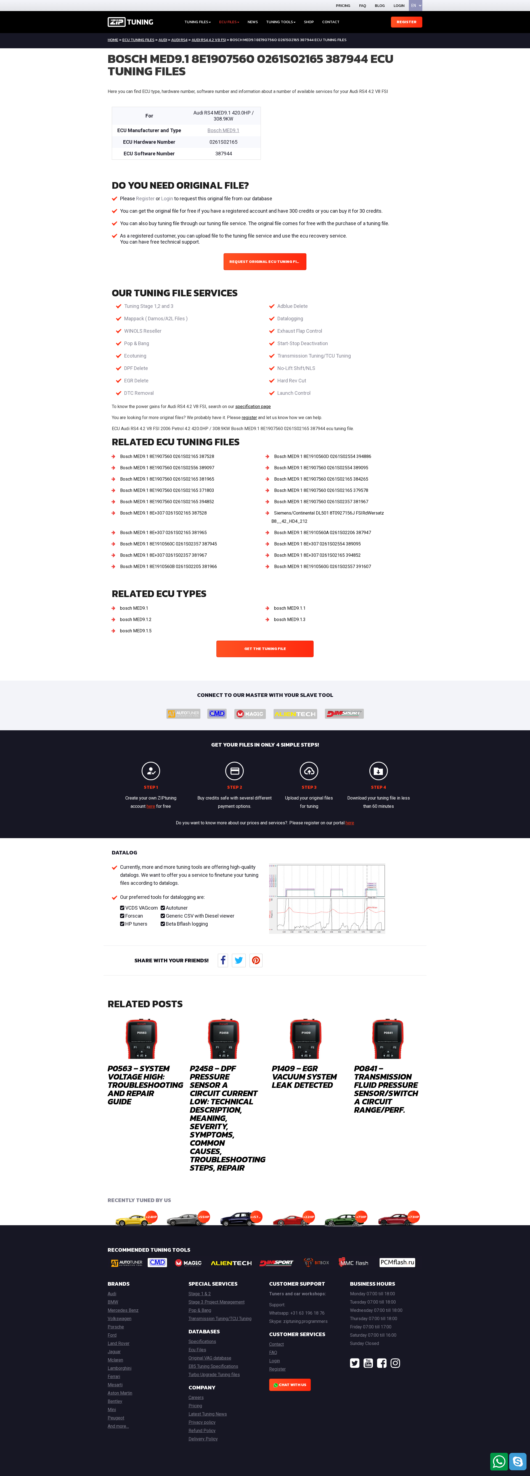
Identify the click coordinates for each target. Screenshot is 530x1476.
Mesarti (115, 1384)
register (249, 417)
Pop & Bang (136, 343)
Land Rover (118, 1343)
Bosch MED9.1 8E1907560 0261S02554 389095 (321, 467)
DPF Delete (136, 368)
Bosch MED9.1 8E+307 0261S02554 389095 (317, 544)
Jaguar (114, 1351)
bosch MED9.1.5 (136, 630)
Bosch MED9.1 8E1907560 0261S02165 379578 (321, 490)
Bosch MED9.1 (223, 130)
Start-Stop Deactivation (302, 343)
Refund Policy (202, 1430)
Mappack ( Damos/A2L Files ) (156, 318)
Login (399, 6)
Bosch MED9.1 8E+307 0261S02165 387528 (163, 513)
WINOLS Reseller (142, 331)
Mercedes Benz (123, 1310)
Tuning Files (196, 22)
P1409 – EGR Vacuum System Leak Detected (304, 1076)
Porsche (116, 1327)
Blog (380, 6)
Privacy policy (202, 1422)
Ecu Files (197, 1349)
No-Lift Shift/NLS (296, 368)
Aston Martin (120, 1393)
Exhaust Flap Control (299, 331)
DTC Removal (139, 393)
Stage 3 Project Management (217, 1302)
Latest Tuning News (208, 1414)
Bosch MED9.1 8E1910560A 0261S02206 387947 (322, 532)
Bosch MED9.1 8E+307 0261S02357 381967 (163, 555)
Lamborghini (119, 1368)
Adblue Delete (292, 306)
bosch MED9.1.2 (136, 619)
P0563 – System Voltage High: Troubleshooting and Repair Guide (145, 1085)
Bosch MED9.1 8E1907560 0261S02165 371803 (167, 490)
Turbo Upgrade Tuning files (214, 1374)
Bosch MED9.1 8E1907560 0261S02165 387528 (167, 456)
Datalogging (290, 318)
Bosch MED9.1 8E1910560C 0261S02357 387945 (168, 544)
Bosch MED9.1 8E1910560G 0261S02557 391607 (322, 566)
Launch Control (294, 393)
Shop (309, 22)
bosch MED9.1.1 (290, 608)
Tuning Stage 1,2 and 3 (148, 306)
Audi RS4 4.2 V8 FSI (209, 40)
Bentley (115, 1401)
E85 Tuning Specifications (213, 1366)
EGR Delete (136, 380)
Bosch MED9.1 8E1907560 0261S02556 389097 (167, 467)
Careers (196, 1397)
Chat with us (292, 1385)
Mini (112, 1409)
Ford (112, 1335)
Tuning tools (279, 22)
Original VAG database (210, 1358)
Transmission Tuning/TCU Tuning (314, 356)
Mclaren (115, 1360)
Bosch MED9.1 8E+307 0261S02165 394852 (317, 555)
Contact (331, 22)
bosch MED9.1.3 (290, 619)
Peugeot (116, 1418)
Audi (162, 40)
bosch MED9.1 (134, 608)
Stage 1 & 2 (200, 1293)
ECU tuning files (138, 40)
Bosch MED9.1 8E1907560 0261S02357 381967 (321, 501)
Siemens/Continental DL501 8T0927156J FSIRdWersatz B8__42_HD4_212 (327, 517)
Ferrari (114, 1376)
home (113, 40)
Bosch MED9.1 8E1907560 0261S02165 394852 (167, 501)
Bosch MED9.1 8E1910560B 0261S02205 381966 (168, 566)
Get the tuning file (265, 649)
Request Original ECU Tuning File (265, 262)
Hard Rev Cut (291, 380)
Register (407, 22)
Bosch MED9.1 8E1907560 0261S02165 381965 (167, 479)
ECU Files (228, 22)
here (151, 806)
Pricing (343, 6)
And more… (118, 1426)
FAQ (362, 6)
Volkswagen (119, 1318)
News (253, 22)
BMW (113, 1302)
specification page (253, 406)
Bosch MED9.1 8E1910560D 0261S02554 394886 (322, 456)
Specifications (202, 1341)
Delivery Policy (203, 1439)
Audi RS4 (179, 40)
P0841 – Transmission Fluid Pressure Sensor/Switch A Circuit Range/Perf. (386, 1089)
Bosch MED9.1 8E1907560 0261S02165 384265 (321, 479)
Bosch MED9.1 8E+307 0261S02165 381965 (163, 532)
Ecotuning (135, 356)
